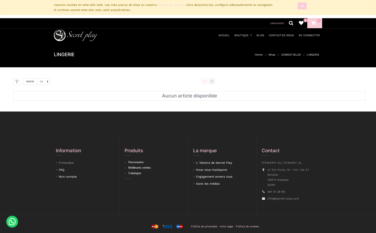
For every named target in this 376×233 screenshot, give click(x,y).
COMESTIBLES (291, 54)
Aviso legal (226, 226)
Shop (271, 54)
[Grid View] (205, 81)
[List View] (212, 81)
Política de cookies (247, 226)
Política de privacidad (204, 226)
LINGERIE (313, 54)
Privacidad (66, 163)
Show (30, 81)
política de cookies (171, 5)
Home (259, 54)
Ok (302, 5)
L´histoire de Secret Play (214, 163)
